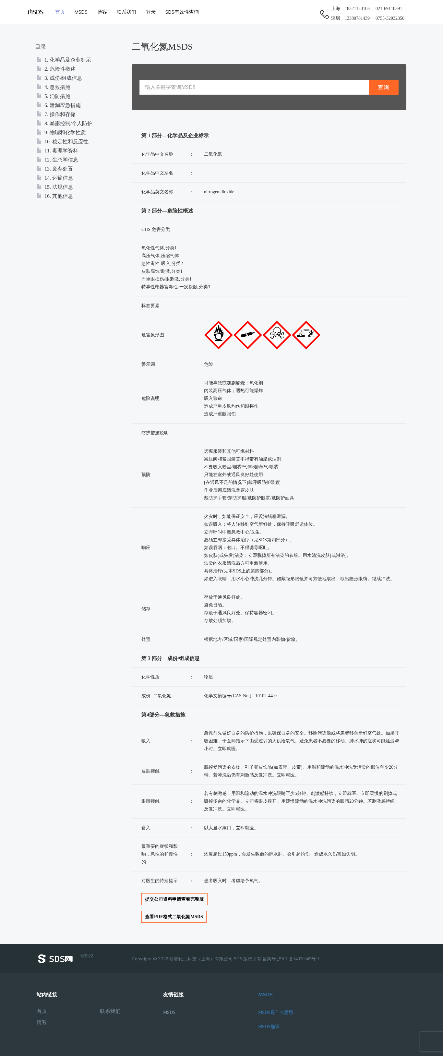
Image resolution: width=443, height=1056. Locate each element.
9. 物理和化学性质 (64, 132)
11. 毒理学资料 (60, 150)
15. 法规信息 (58, 187)
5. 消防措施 (56, 96)
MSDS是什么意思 (275, 1012)
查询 (383, 87)
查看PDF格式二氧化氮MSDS (174, 916)
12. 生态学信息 (60, 159)
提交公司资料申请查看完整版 (174, 899)
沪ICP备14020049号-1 (298, 958)
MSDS (81, 11)
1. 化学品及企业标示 (67, 60)
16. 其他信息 (58, 196)
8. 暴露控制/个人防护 (67, 123)
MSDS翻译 (269, 1026)
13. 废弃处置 (58, 169)
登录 (151, 11)
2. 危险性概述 (59, 69)
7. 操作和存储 (59, 114)
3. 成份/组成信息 (62, 78)
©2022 (86, 956)
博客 (102, 11)
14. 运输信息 (58, 178)
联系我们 (126, 11)
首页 (60, 11)
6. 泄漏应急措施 (62, 105)
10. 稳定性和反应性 (66, 141)
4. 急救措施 (56, 87)
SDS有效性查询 (182, 11)
